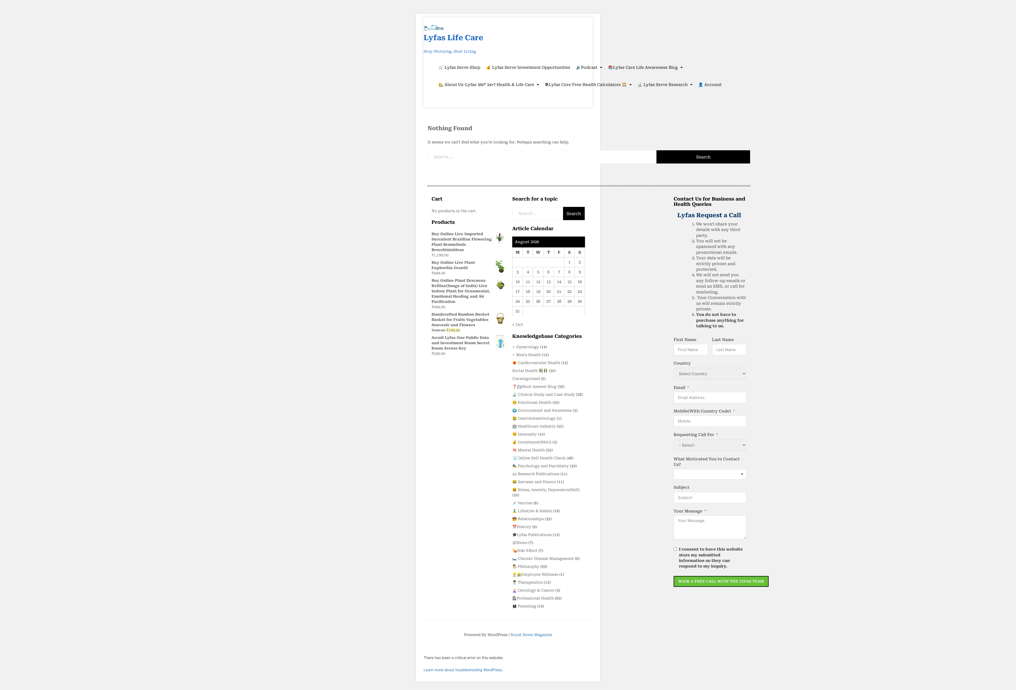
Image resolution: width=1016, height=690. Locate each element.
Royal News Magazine (531, 635)
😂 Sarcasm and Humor (534, 482)
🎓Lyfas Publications (532, 535)
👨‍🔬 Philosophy (525, 566)
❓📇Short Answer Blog (534, 386)
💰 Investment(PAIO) (531, 442)
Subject (682, 487)
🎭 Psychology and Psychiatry (540, 466)
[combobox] (710, 474)
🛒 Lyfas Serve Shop (459, 67)
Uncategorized (526, 378)
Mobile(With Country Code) (702, 411)
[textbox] (710, 474)
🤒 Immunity (524, 434)
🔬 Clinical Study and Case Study (543, 394)
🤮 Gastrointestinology (534, 418)
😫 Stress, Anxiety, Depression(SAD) (546, 490)
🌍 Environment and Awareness (542, 410)
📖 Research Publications (535, 474)
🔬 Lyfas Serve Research (662, 84)
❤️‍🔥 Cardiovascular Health (536, 363)
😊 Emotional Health (531, 402)
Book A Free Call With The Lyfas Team (721, 581)
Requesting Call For (694, 434)
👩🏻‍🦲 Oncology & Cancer (533, 590)
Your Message (688, 511)
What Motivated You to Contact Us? (707, 462)
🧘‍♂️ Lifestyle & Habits (532, 511)
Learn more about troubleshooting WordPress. (463, 670)
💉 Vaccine (522, 503)
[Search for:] (542, 157)
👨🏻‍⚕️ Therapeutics (527, 582)
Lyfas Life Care (453, 37)
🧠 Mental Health (528, 450)
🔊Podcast (586, 67)
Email (679, 387)
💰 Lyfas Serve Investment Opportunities (528, 67)
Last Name (723, 339)
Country (682, 363)
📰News (519, 543)
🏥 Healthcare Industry (534, 426)
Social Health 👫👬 (530, 371)
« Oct (517, 324)
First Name (685, 339)
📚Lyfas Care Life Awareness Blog (643, 67)
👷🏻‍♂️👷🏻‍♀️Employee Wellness (535, 574)
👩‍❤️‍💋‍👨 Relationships (528, 519)
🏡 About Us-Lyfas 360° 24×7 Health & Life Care (486, 84)
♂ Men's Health (526, 355)
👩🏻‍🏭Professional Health (533, 598)
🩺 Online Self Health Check (538, 458)
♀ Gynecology (525, 347)
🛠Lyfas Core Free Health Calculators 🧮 (586, 84)
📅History (521, 527)
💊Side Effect (524, 550)
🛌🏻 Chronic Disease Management (543, 558)
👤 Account (710, 84)
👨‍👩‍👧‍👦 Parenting (524, 606)
